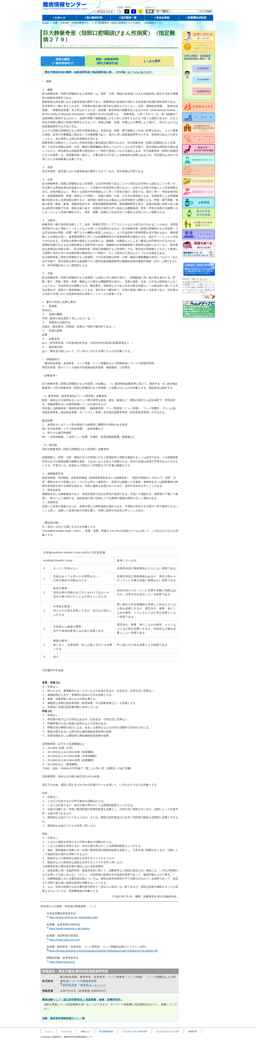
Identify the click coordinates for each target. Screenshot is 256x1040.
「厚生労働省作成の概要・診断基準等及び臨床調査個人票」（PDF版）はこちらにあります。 (98, 72)
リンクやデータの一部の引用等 (134, 1031)
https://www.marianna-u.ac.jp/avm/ (69, 928)
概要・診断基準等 (107, 61)
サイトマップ (66, 1031)
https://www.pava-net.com (64, 939)
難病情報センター (65, 6)
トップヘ (48, 1031)
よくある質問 (151, 61)
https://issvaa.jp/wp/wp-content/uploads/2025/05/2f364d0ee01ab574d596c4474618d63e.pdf (103, 950)
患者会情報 (162, 17)
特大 (165, 11)
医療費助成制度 (197, 17)
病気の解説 (63, 61)
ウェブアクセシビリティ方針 (167, 1031)
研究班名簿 (70, 985)
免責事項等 (192, 1031)
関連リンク (85, 1031)
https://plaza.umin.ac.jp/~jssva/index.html (73, 917)
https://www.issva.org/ (62, 961)
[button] (105, 11)
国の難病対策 (94, 17)
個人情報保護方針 (106, 1031)
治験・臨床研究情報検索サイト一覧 (63, 1018)
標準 (150, 11)
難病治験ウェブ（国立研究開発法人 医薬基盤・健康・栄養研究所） (82, 999)
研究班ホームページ (93, 985)
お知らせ (60, 17)
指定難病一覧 (129, 17)
